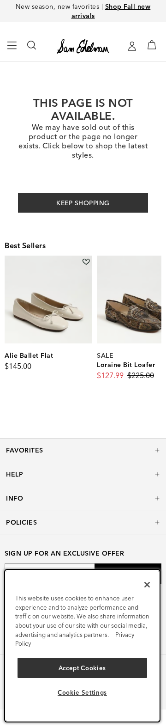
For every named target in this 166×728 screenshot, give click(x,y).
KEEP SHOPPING (83, 203)
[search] (32, 49)
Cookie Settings (82, 692)
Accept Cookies (82, 668)
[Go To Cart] (152, 44)
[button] (83, 450)
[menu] (12, 49)
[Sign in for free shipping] (132, 46)
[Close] (147, 585)
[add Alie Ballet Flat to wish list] (86, 262)
